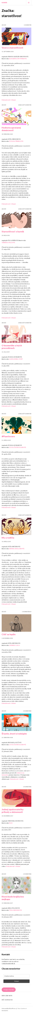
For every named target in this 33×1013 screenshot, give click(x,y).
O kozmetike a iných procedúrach (12, 346)
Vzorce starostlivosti (12, 47)
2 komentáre (27, 711)
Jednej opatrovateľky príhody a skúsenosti (12, 810)
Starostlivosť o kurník (13, 231)
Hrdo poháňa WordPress (8, 1008)
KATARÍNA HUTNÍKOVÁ (18, 58)
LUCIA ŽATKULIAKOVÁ (17, 447)
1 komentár (27, 25)
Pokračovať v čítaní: (9, 100)
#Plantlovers (8, 436)
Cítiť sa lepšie (9, 634)
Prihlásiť (16, 981)
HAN (10, 823)
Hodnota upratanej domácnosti (11, 129)
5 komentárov (26, 611)
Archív (4, 25)
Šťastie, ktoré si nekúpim (14, 733)
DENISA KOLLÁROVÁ (16, 548)
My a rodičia (8, 537)
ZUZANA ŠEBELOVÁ (16, 141)
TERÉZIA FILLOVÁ (8, 242)
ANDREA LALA (14, 645)
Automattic (5, 1010)
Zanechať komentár (24, 105)
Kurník (4, 2)
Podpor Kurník (9, 990)
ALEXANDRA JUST (16, 359)
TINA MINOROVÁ (15, 910)
